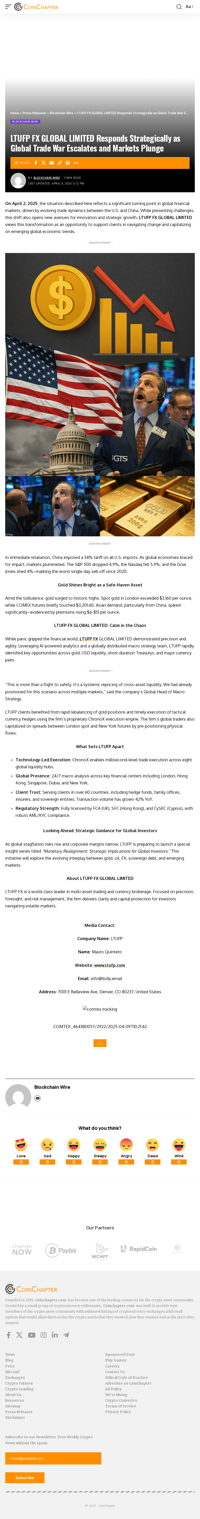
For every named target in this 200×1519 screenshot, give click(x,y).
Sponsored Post (120, 1354)
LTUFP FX (88, 638)
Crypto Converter (121, 1400)
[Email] (51, 163)
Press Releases (34, 112)
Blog (9, 1360)
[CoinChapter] (42, 7)
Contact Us (115, 1372)
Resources (14, 1400)
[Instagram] (43, 1335)
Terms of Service (120, 1406)
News (10, 1354)
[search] (179, 6)
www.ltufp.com (109, 965)
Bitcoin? (12, 1372)
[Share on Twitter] (43, 163)
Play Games (116, 1360)
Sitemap (13, 1406)
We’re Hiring (116, 1395)
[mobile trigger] (9, 7)
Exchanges (15, 1378)
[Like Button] (100, 1043)
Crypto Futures (19, 1383)
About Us (13, 1395)
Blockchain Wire (61, 112)
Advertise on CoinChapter (128, 1383)
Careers (112, 1366)
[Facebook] (8, 1335)
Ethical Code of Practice (126, 1378)
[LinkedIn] (55, 1335)
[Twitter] (19, 1335)
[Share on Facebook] (35, 163)
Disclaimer (15, 1417)
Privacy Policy (118, 1412)
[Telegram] (66, 1335)
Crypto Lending (19, 1389)
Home (14, 112)
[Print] (68, 163)
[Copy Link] (60, 163)
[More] (76, 163)
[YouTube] (32, 1335)
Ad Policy (113, 1389)
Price (10, 1366)
